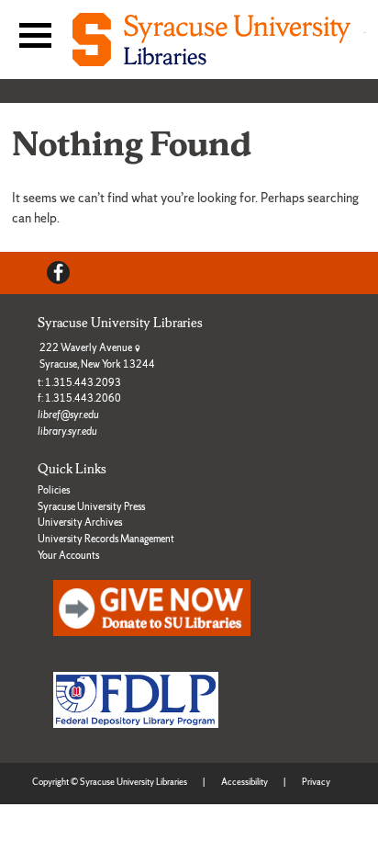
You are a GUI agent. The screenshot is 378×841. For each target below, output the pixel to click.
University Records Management (106, 538)
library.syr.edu (67, 431)
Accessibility (244, 782)
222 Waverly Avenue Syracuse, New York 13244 (97, 355)
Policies (54, 489)
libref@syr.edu (68, 414)
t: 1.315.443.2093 (79, 382)
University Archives (80, 522)
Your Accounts (68, 555)
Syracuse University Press (91, 506)
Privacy (316, 782)
